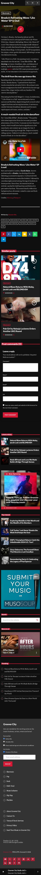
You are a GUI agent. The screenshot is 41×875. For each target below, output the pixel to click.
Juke (24, 220)
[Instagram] (10, 863)
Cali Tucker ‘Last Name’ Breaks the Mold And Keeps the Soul (24, 531)
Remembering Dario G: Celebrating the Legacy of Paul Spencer (24, 560)
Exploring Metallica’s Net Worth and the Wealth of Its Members (24, 522)
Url (4, 394)
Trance (32, 223)
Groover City (12, 214)
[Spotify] (24, 859)
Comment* (6, 361)
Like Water (33, 220)
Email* (5, 384)
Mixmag (10, 198)
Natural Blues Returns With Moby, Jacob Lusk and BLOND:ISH (18, 288)
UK (3, 227)
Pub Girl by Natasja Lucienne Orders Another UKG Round (19, 329)
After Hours (8, 650)
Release (5, 223)
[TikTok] (14, 859)
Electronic (6, 13)
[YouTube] (5, 859)
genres (9, 69)
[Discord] (19, 863)
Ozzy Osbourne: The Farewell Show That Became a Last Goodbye (24, 551)
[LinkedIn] (5, 863)
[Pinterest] (33, 859)
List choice (6, 749)
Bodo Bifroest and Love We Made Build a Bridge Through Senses (23, 461)
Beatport (17, 198)
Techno (23, 223)
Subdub (14, 223)
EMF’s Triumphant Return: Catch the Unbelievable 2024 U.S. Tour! (24, 541)
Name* (5, 375)
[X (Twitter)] (10, 859)
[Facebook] (14, 863)
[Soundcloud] (28, 859)
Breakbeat (15, 220)
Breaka (5, 220)
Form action (7, 736)
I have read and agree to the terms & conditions (19, 745)
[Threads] (19, 859)
